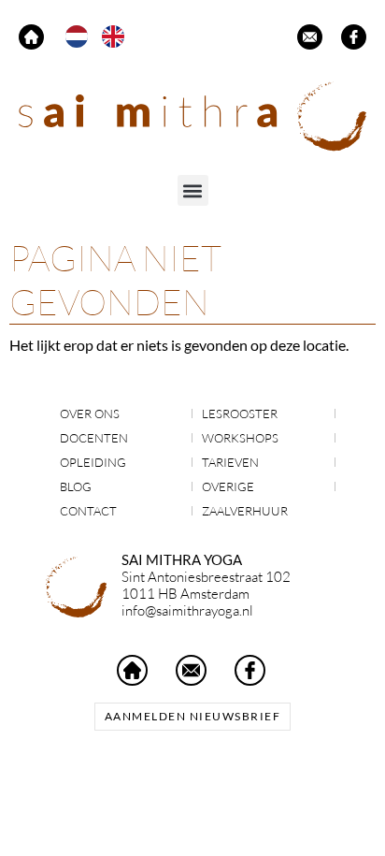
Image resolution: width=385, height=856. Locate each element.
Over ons (90, 413)
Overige (228, 486)
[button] (193, 190)
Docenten (94, 437)
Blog (76, 486)
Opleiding (93, 462)
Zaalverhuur (245, 510)
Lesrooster (240, 413)
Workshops (240, 437)
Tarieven (230, 462)
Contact (88, 510)
